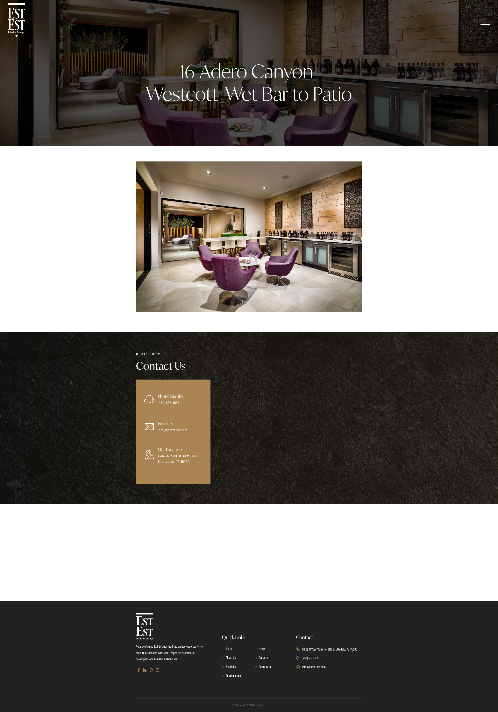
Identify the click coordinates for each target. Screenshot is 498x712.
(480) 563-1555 (168, 402)
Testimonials (233, 675)
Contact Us (265, 666)
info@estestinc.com (172, 430)
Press (262, 648)
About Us (231, 657)
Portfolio (231, 666)
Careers (263, 657)
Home (229, 648)
